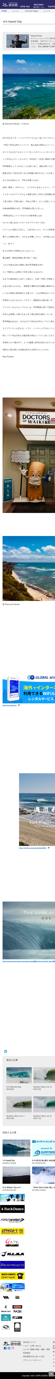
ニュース (15, 11)
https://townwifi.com (10, 705)
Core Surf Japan (31, 11)
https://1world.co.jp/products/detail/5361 (32, 848)
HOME (4, 11)
